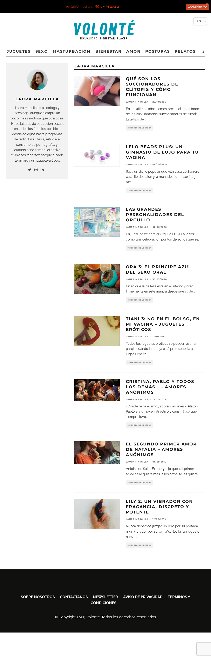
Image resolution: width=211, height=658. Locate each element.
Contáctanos (74, 597)
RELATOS (185, 51)
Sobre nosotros (38, 597)
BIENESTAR (108, 51)
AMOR (133, 51)
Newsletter (105, 597)
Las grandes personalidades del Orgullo (155, 214)
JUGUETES (18, 51)
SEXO (41, 51)
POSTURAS (157, 51)
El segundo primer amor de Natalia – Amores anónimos (161, 449)
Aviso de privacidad (143, 597)
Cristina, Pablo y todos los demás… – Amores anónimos (160, 387)
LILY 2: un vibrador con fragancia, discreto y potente (159, 507)
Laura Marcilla (137, 102)
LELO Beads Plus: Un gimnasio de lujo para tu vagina (162, 152)
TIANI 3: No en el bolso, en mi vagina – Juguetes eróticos (163, 324)
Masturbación (71, 51)
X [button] (207, 4)
